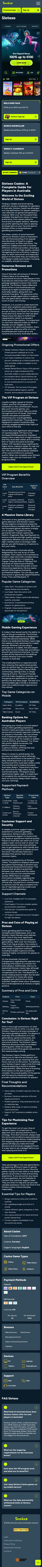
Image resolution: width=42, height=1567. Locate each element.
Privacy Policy (9, 1544)
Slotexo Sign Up (18, 117)
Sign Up (26, 10)
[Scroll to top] (38, 1562)
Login (6, 1537)
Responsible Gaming (12, 1548)
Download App (9, 10)
